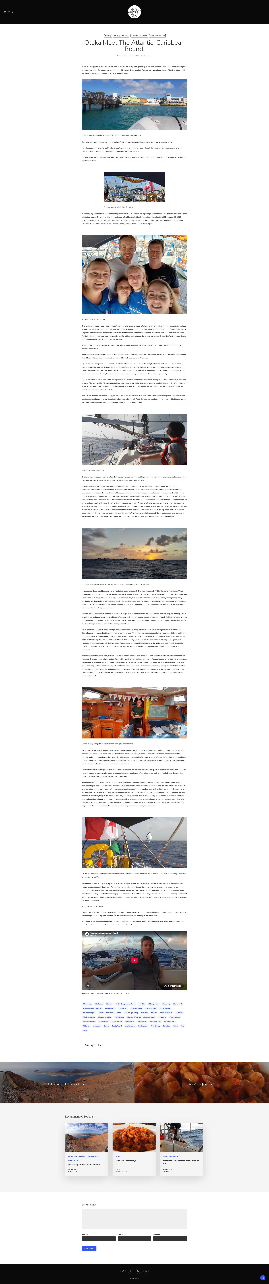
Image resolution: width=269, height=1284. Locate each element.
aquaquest (97, 1026)
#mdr (119, 1013)
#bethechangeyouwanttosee (125, 1004)
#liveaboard (123, 1008)
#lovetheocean (165, 1008)
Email (120, 1235)
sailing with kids (121, 36)
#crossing (166, 1004)
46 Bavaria (86, 1026)
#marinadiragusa (89, 1013)
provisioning (155, 1026)
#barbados (99, 1004)
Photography (143, 1026)
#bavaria (109, 1004)
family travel (117, 1026)
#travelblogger (174, 1017)
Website (156, 1235)
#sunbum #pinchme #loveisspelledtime (141, 1017)
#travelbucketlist (89, 1021)
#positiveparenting (131, 1013)
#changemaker (153, 1004)
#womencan (141, 1021)
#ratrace (144, 1013)
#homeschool (110, 1008)
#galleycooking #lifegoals (92, 1008)
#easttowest (177, 1004)
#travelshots (103, 1021)
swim (85, 1030)
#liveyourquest (150, 1008)
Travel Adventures (139, 36)
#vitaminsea (129, 1021)
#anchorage (87, 1004)
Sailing (108, 36)
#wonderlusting (169, 1021)
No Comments (146, 56)
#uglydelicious (116, 1021)
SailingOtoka (123, 56)
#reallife (154, 1013)
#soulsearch (119, 1017)
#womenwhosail (155, 1021)
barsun (106, 1026)
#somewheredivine (104, 1017)
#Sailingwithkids (89, 1017)
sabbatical (166, 1026)
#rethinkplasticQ (166, 1013)
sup (182, 1026)
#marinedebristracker (106, 1013)
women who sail (157, 36)
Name (85, 1235)
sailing (175, 1026)
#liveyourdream (136, 1008)
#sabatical (179, 1013)
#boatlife (141, 1004)
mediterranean (130, 1026)
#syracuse (162, 1017)
